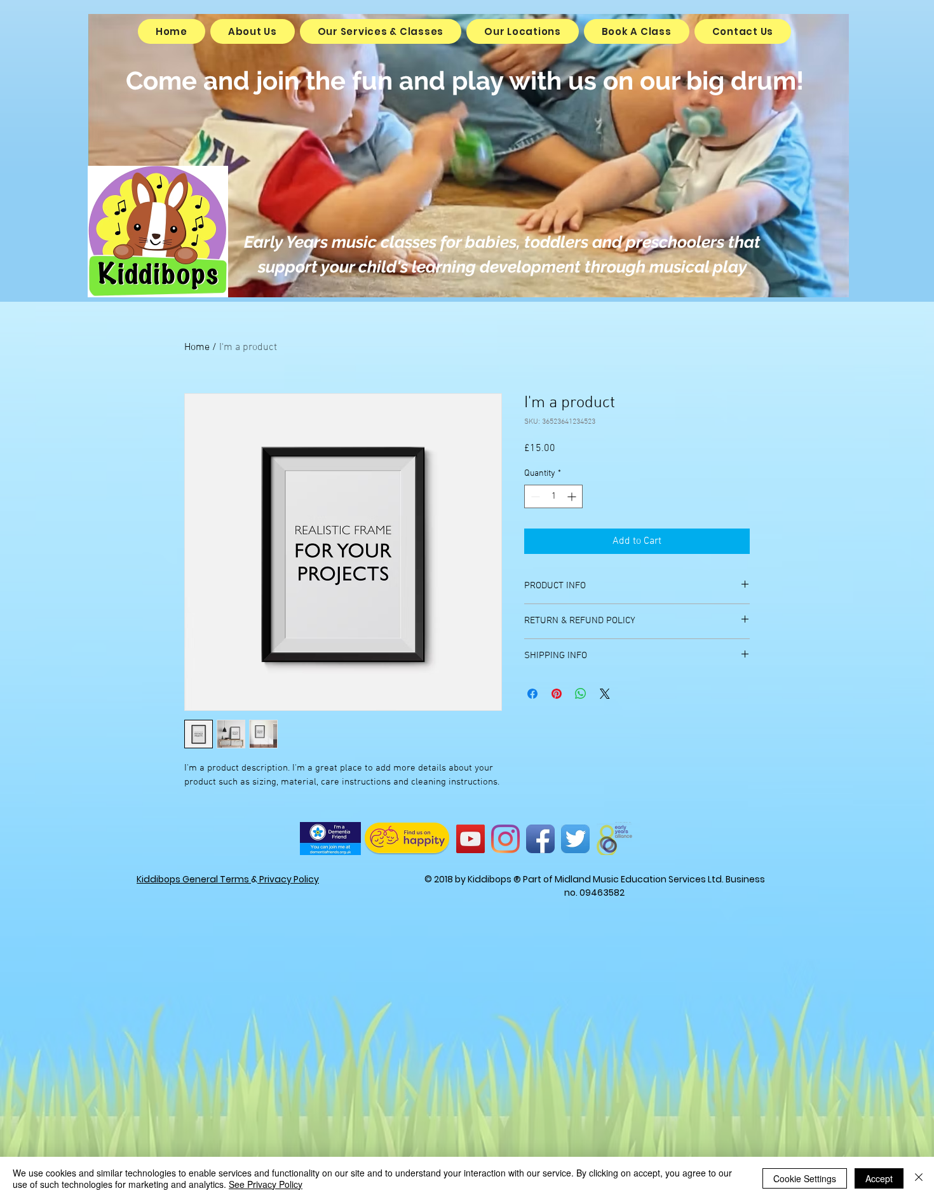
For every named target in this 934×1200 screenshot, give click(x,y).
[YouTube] (470, 839)
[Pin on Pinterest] (556, 693)
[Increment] (573, 496)
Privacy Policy (288, 879)
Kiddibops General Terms (194, 879)
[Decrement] (534, 496)
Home (197, 347)
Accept (879, 1178)
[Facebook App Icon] (540, 839)
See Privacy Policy (265, 1184)
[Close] (918, 1178)
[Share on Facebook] (532, 693)
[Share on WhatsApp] (580, 693)
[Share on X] (605, 693)
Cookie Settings (804, 1178)
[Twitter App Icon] (575, 839)
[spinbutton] (553, 496)
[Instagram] (505, 839)
